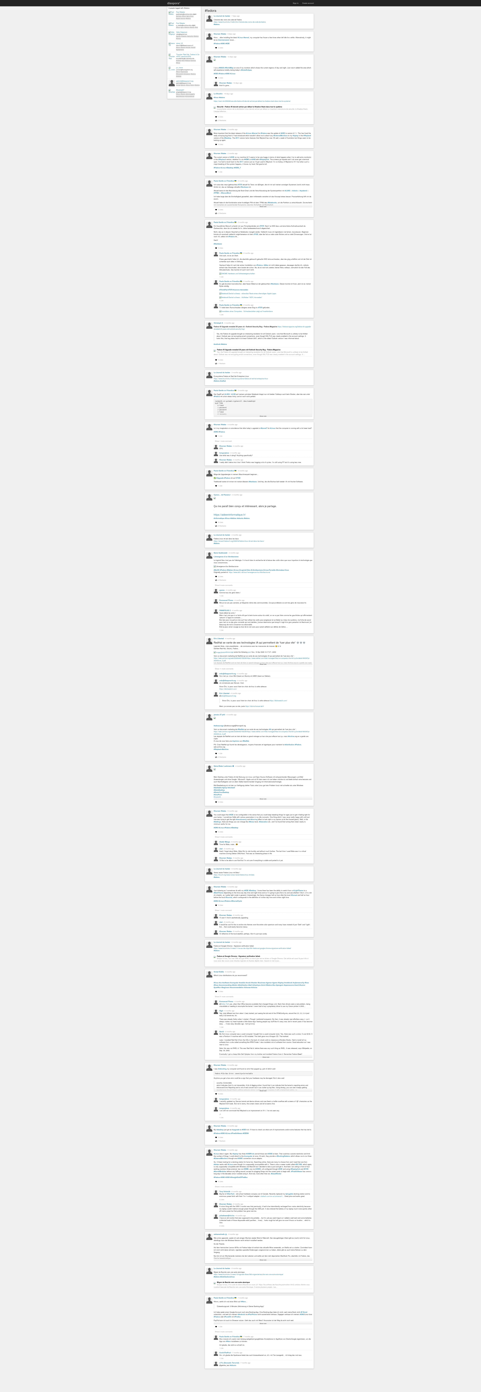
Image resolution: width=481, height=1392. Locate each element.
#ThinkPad (223, 290)
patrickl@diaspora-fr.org (184, 81)
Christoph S (218, 323)
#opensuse (184, 72)
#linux (184, 16)
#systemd (303, 191)
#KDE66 (246, 1133)
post (249, 652)
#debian (178, 76)
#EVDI (306, 1169)
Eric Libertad (219, 638)
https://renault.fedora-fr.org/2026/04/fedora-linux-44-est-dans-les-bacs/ (239, 541)
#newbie (242, 983)
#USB (253, 159)
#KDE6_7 (237, 168)
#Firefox (237, 1317)
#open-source (180, 18)
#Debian (230, 570)
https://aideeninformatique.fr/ (230, 514)
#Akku (266, 265)
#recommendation (237, 987)
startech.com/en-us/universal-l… (272, 1196)
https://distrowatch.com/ (228, 689)
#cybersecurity (298, 983)
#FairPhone (252, 1314)
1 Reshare (221, 363)
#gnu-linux (190, 16)
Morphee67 (180, 90)
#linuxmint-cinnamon (183, 74)
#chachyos (256, 985)
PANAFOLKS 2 (225, 610)
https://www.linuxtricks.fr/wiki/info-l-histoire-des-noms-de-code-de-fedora (240, 22)
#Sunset (294, 895)
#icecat (178, 38)
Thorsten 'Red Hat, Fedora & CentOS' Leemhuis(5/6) (187, 55)
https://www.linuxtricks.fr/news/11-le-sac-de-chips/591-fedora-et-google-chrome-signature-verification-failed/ (252, 948)
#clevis (295, 191)
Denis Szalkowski (220, 553)
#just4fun (217, 987)
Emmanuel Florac (226, 600)
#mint (192, 85)
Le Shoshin (218, 93)
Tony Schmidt (225, 1191)
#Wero (243, 1301)
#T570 (240, 184)
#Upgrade (220, 478)
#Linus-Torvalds (269, 570)
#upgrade (235, 1129)
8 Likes (220, 522)
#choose (247, 987)
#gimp (224, 787)
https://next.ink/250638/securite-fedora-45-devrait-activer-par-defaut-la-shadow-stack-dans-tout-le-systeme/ (252, 101)
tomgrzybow (224, 453)
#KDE (227, 43)
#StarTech (230, 1194)
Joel (221, 848)
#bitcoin (233, 1365)
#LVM (233, 394)
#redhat (178, 60)
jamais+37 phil (219, 714)
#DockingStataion (283, 1156)
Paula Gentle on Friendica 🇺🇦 (225, 181)
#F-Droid (304, 1312)
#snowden (244, 290)
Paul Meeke (180, 12)
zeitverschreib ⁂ (220, 1234)
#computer (234, 983)
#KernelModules (220, 1171)
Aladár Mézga (224, 842)
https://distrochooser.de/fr (254, 706)
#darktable (218, 787)
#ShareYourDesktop (221, 792)
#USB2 (270, 1154)
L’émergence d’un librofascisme (226, 556)
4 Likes (220, 78)
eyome (222, 590)
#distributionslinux (227, 1277)
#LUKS (287, 191)
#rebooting (222, 1069)
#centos (193, 60)
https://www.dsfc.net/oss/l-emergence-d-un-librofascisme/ (249, 572)
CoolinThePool (225, 1352)
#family (192, 27)
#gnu (182, 27)
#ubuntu (240, 518)
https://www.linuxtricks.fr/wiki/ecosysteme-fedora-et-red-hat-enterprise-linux (241, 378)
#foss (307, 983)
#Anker (216, 1164)
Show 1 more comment (223, 441)
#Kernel (255, 133)
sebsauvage (229, 652)
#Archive (291, 736)
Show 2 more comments (224, 1186)
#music (188, 47)
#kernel (246, 37)
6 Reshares (222, 526)
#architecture (180, 96)
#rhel (183, 60)
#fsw (196, 27)
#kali (250, 985)
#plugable (289, 1194)
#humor (302, 985)
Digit (221, 1010)
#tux (274, 985)
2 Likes (220, 48)
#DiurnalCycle (236, 901)
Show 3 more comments (224, 837)
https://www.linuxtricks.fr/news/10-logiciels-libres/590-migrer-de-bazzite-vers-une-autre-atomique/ (248, 1274)
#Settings (217, 822)
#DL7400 (298, 1164)
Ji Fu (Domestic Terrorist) (229, 1363)
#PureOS (227, 1317)
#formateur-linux (282, 570)
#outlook (217, 344)
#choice (254, 987)
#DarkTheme (218, 893)
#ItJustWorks (276, 1174)
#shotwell (231, 787)
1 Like (220, 172)
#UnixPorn (218, 795)
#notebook (288, 983)
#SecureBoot (226, 193)
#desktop (219, 1129)
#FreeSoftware (236, 1133)
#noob (248, 983)
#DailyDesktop (219, 790)
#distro (234, 985)
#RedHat (240, 729)
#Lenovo (236, 290)
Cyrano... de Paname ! (222, 495)
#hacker (254, 983)
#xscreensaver (223, 40)
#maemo (184, 36)
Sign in (295, 3)
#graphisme (180, 50)
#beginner (225, 987)
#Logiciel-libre (244, 570)
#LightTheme (298, 890)
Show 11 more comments (224, 668)
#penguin (279, 985)
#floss (216, 985)
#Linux (240, 37)
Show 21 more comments (224, 996)
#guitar (178, 36)
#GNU (222, 43)
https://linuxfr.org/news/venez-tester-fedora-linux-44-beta (234, 875)
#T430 (256, 234)
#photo (183, 85)
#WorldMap (229, 68)
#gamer (269, 983)
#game (274, 983)
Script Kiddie (219, 971)
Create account (308, 3)
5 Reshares (222, 757)
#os (220, 983)
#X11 (237, 138)
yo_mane (179, 68)
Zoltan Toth (225, 1004)
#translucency (241, 819)
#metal (193, 47)
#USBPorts (250, 1154)
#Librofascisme (257, 570)
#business (262, 983)
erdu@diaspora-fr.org (227, 673)
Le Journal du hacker (222, 16)
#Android (241, 1314)
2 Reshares (222, 120)
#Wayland (307, 135)
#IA (270, 729)
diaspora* (173, 3)
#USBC (240, 1158)
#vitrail (178, 85)
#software (226, 983)
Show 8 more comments (224, 585)
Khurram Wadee (220, 34)
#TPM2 (216, 193)
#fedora (188, 18)
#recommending (225, 985)
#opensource (289, 985)
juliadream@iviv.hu (227, 1215)
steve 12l (179, 43)
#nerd (296, 985)
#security (190, 36)
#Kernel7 (263, 428)
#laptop (295, 135)
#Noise (251, 822)
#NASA (221, 68)
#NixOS (216, 570)
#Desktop (227, 138)
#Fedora (217, 43)
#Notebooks (272, 202)
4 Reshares (222, 580)
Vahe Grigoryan (181, 32)
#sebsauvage (219, 726)
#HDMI (246, 159)
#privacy (179, 16)
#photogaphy (190, 94)
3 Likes (220, 144)
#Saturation (263, 822)
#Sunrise (228, 897)
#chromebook (189, 96)
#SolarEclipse (246, 70)
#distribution (289, 744)
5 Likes (220, 248)
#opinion (235, 741)
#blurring (254, 819)
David (221, 1031)
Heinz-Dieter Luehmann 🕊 (224, 766)
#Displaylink (264, 159)
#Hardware (244, 187)
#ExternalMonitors (280, 135)
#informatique (219, 518)
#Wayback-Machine (221, 749)
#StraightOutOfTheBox (239, 1177)
